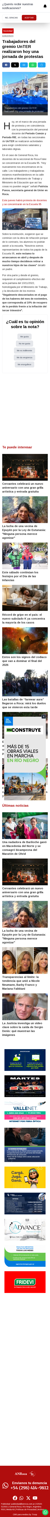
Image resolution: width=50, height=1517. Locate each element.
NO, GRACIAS (11, 18)
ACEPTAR (29, 18)
